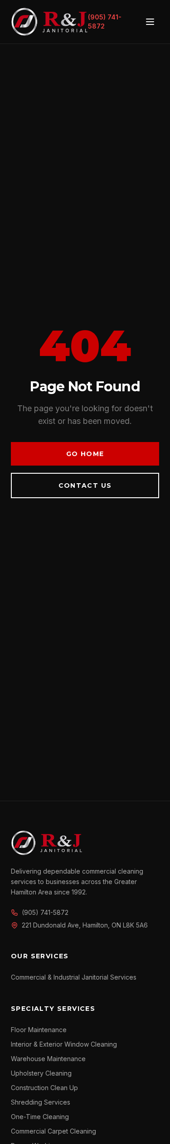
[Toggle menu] (150, 22)
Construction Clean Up (44, 1087)
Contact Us (85, 485)
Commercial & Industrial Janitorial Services (73, 977)
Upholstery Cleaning (41, 1073)
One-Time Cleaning (40, 1116)
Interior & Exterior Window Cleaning (64, 1044)
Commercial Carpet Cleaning (53, 1131)
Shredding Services (40, 1102)
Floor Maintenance (39, 1029)
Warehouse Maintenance (48, 1058)
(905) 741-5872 (104, 21)
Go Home (85, 454)
